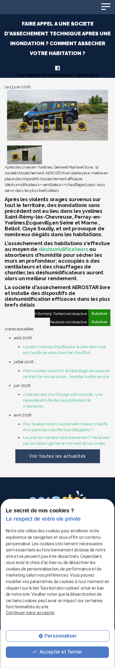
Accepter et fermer (60, 652)
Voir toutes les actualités (57, 456)
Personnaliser (60, 636)
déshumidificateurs (63, 249)
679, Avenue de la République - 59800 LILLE (57, 75)
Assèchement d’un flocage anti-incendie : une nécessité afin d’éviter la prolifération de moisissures (62, 400)
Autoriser (99, 313)
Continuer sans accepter (30, 612)
